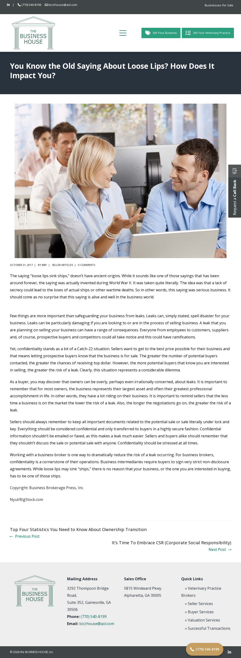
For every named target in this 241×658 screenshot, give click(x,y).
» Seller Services (199, 603)
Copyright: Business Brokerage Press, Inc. (47, 487)
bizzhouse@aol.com (62, 5)
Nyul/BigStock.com (26, 499)
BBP (44, 265)
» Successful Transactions (207, 628)
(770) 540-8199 (31, 5)
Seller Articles (62, 265)
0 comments (86, 265)
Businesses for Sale (219, 5)
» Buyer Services (199, 611)
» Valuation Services (202, 620)
